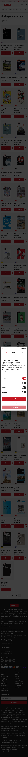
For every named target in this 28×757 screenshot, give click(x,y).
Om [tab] (23, 352)
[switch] (24, 383)
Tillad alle (14, 398)
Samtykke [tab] (5, 352)
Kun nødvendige (14, 407)
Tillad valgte (14, 403)
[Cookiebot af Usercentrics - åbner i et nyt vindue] (20, 349)
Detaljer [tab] (14, 352)
